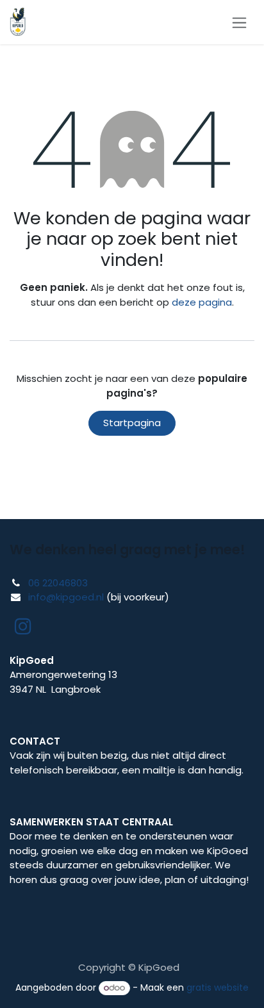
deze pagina (202, 302)
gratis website (217, 987)
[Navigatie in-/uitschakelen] (239, 22)
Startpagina (132, 422)
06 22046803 (58, 583)
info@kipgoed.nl (66, 597)
